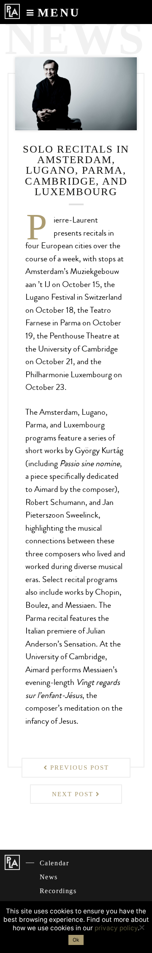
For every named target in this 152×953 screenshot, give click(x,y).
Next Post (74, 794)
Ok (76, 940)
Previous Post (78, 767)
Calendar (54, 863)
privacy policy (116, 928)
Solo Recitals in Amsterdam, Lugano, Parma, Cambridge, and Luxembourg (76, 170)
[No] (141, 927)
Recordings (58, 890)
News (49, 877)
